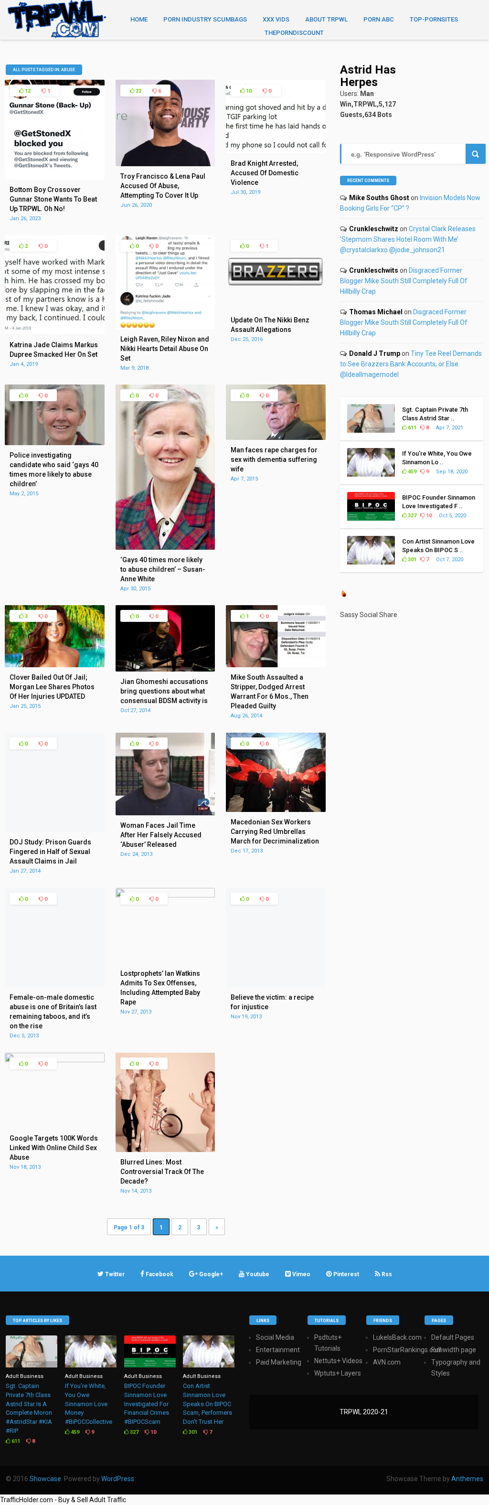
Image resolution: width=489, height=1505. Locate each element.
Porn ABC (378, 19)
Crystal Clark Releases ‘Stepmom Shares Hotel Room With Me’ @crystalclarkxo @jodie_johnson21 (408, 239)
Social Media (275, 1337)
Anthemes (467, 1479)
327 (411, 515)
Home (139, 19)
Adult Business (24, 1376)
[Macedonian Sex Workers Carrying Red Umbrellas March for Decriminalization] (276, 809)
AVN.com (387, 1362)
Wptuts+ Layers (337, 1373)
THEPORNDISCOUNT (294, 32)
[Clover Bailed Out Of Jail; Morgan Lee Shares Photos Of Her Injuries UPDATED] (55, 665)
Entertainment (278, 1350)
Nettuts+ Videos (338, 1361)
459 (411, 472)
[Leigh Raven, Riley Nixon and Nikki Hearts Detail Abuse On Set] (165, 327)
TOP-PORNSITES (434, 19)
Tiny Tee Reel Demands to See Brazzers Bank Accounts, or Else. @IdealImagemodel (411, 364)
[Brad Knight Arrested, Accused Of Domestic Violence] (276, 151)
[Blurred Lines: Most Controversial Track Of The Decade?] (165, 1149)
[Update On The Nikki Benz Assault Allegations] (276, 307)
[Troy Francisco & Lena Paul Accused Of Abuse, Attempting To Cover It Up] (165, 164)
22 (137, 91)
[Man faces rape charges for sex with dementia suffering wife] (276, 437)
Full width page (453, 1350)
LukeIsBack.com (397, 1337)
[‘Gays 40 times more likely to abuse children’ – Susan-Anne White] (165, 547)
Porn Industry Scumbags (205, 19)
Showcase (45, 1479)
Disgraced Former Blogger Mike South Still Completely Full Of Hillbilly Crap (404, 281)
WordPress (117, 1479)
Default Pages (452, 1337)
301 (411, 559)
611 (411, 428)
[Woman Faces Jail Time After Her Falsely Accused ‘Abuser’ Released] (165, 813)
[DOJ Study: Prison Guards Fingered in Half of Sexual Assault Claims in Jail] (55, 829)
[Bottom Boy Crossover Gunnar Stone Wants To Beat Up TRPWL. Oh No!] (55, 177)
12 (27, 91)
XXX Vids (276, 19)
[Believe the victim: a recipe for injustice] (276, 985)
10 (248, 91)
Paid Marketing (278, 1362)
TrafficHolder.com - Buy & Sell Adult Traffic (63, 1500)
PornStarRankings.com (408, 1350)
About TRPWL (326, 19)
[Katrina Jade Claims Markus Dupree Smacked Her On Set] (55, 332)
